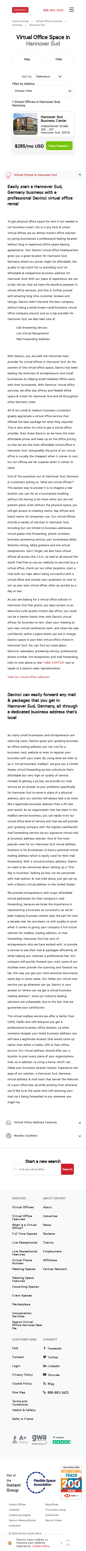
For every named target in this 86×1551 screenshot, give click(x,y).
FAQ (15, 1348)
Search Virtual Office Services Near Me (27, 1323)
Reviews (49, 1234)
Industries (50, 1216)
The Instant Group (55, 1509)
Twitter (53, 1357)
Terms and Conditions (20, 1403)
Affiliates (50, 1260)
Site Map (18, 1392)
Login (16, 1366)
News (47, 1225)
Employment (52, 1251)
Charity (48, 1242)
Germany (17, 25)
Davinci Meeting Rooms (22, 1520)
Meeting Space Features (23, 1279)
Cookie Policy (22, 1383)
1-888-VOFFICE (53, 662)
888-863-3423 (53, 10)
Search (67, 1169)
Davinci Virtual (20, 21)
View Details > (58, 146)
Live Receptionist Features (24, 1253)
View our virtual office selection (28, 677)
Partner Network (55, 1269)
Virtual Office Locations (49, 21)
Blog (51, 1384)
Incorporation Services (22, 1315)
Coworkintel (52, 1515)
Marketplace (21, 1304)
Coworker (14, 1509)
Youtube (54, 1375)
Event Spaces (22, 1295)
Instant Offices (17, 1504)
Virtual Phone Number (22, 1262)
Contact (18, 1357)
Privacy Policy (22, 1375)
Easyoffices (51, 1504)
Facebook (55, 1348)
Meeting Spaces (24, 1269)
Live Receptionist (24, 1242)
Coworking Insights (20, 1515)
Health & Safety (24, 1410)
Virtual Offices (23, 1207)
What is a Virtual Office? (24, 1226)
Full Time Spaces (24, 1234)
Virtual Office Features (22, 1217)
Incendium (15, 1525)
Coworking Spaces (25, 1287)
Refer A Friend (22, 1419)
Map (27, 59)
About (47, 1207)
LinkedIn (54, 1366)
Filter (59, 59)
